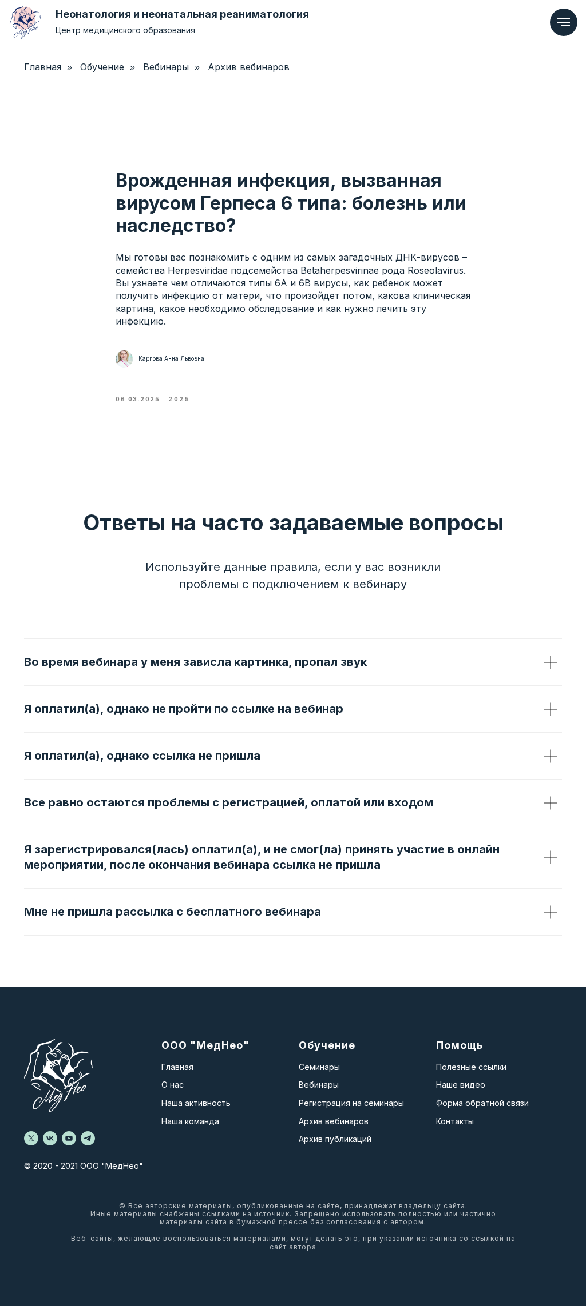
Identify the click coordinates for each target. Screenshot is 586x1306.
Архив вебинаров (249, 67)
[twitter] (31, 1138)
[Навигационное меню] (563, 22)
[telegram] (88, 1138)
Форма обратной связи (482, 1103)
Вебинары (166, 67)
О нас (172, 1084)
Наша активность (196, 1103)
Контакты (455, 1121)
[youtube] (69, 1138)
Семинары (319, 1067)
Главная (177, 1067)
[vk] (50, 1138)
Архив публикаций (335, 1139)
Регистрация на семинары (351, 1103)
